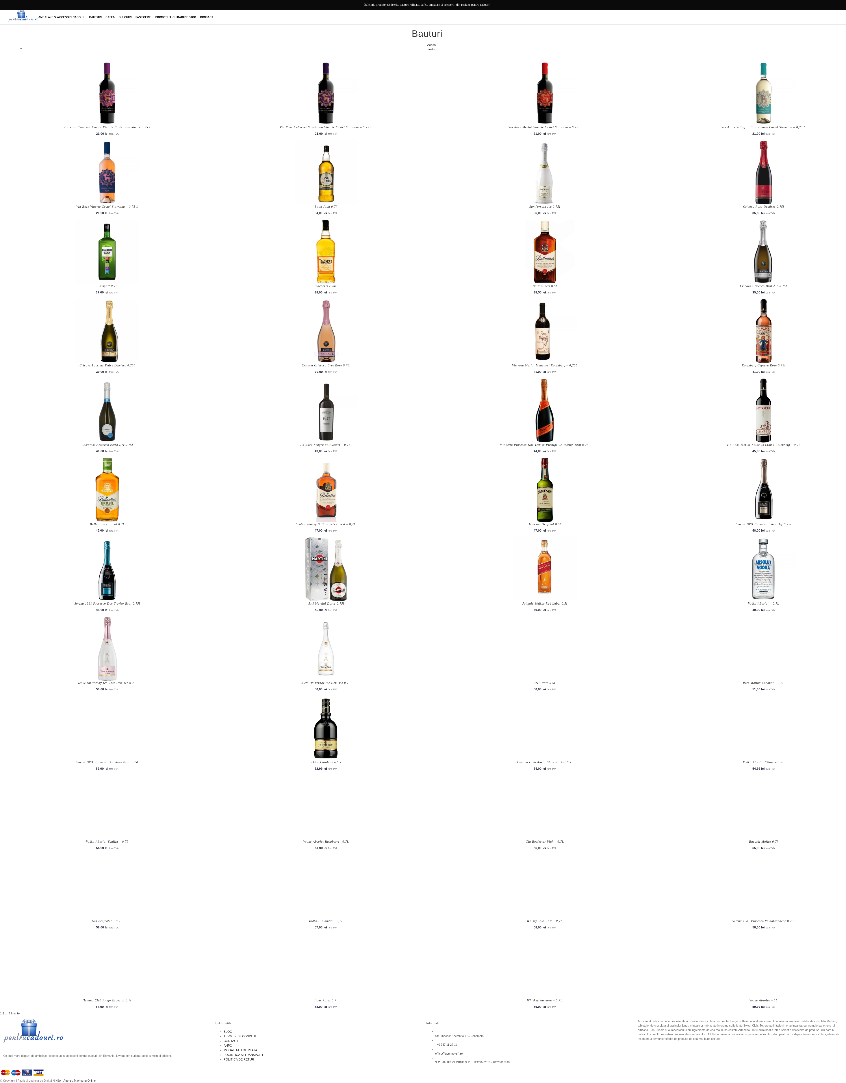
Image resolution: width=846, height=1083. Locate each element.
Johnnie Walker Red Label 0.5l (544, 603)
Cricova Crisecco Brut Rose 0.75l (326, 365)
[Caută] (839, 17)
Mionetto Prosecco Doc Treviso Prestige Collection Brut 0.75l (545, 444)
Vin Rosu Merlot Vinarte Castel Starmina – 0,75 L (544, 127)
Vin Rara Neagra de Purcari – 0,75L (325, 444)
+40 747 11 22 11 (446, 1044)
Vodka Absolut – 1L (763, 1000)
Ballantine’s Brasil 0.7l (107, 524)
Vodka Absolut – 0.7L (763, 603)
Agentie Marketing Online (79, 1080)
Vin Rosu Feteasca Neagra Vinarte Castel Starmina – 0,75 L (107, 127)
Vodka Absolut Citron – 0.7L (763, 762)
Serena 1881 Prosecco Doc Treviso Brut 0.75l (107, 603)
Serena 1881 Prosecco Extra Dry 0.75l (763, 524)
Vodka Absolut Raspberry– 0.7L (326, 841)
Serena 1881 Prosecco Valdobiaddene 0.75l (763, 921)
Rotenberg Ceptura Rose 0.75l (763, 365)
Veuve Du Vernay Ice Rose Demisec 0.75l (107, 683)
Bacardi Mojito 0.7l (763, 841)
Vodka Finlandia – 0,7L (326, 921)
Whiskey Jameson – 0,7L (544, 1000)
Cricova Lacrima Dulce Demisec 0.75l (107, 365)
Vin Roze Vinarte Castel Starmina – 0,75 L (107, 206)
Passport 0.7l (107, 286)
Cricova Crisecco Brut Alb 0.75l (763, 286)
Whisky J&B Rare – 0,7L (545, 921)
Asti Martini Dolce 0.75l (326, 603)
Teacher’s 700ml (326, 286)
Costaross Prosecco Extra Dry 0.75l (107, 444)
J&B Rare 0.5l (544, 683)
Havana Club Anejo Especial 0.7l (107, 1000)
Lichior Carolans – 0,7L (325, 762)
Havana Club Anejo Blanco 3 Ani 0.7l (545, 762)
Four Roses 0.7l (326, 1000)
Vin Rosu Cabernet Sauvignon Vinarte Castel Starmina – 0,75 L (326, 127)
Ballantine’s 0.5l (545, 286)
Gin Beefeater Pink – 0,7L (545, 841)
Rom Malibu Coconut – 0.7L (763, 683)
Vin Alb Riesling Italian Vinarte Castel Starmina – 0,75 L (763, 127)
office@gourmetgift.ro (449, 1053)
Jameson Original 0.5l (545, 524)
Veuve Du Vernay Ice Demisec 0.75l (326, 683)
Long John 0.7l (326, 206)
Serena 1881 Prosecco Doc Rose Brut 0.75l (107, 762)
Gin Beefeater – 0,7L (107, 921)
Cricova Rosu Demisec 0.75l (763, 206)
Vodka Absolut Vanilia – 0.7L (107, 841)
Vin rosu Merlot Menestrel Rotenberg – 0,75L (545, 365)
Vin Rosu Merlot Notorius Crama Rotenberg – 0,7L (764, 444)
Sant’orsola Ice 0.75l (544, 206)
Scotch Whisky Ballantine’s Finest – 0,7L (326, 524)
